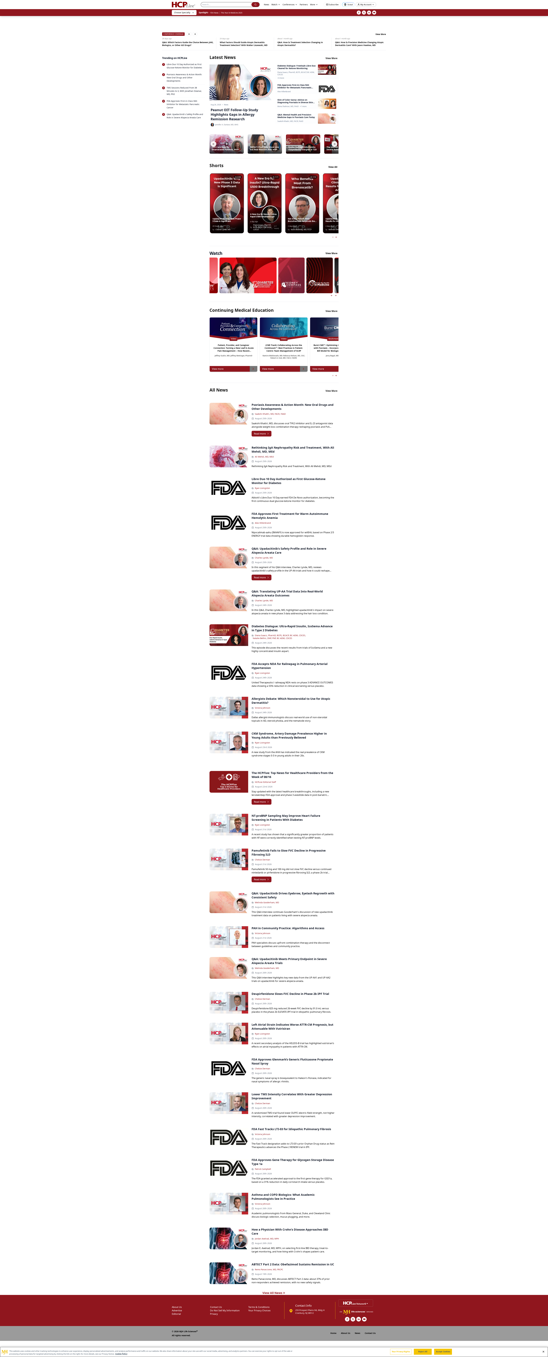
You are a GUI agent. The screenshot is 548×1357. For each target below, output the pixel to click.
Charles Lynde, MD (264, 557)
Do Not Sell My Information (225, 1310)
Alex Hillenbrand (284, 91)
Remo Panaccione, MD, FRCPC (269, 1269)
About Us (177, 1307)
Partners (304, 4)
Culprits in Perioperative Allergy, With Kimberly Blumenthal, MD (296, 44)
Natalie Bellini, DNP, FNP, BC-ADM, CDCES (272, 638)
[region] (274, 1352)
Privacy (214, 1313)
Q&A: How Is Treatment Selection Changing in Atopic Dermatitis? (180, 44)
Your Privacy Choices (259, 1310)
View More (380, 34)
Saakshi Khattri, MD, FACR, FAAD (290, 121)
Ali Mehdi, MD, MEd (264, 456)
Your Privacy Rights (401, 1351)
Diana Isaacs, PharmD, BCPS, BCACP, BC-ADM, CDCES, (280, 635)
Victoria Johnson (262, 707)
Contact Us (216, 1307)
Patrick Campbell (263, 1169)
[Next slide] (335, 295)
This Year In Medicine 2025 (231, 13)
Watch (274, 4)
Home (333, 1333)
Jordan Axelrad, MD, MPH (267, 1238)
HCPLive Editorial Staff (265, 782)
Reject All (422, 1351)
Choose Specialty (182, 12)
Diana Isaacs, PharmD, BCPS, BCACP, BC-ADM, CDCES (296, 73)
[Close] (543, 1351)
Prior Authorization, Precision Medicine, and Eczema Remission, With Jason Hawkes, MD (356, 44)
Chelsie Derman (262, 859)
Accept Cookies (443, 1351)
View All (332, 167)
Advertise (177, 1310)
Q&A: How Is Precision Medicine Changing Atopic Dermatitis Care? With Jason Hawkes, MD (239, 44)
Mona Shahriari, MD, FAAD (288, 106)
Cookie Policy (121, 1354)
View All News (272, 1293)
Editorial (176, 1313)
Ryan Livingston (262, 488)
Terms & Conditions (259, 1307)
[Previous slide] (331, 295)
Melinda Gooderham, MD (267, 902)
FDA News (214, 13)
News (266, 4)
